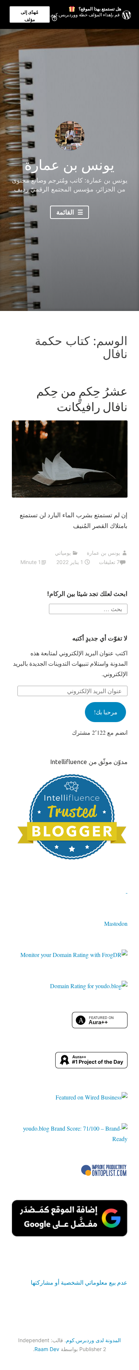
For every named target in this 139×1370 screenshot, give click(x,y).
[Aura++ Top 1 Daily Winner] (91, 1066)
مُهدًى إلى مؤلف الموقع (29, 16)
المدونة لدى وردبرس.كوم (93, 1340)
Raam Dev (46, 1349)
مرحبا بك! (106, 712)
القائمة (66, 212)
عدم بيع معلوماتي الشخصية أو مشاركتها (79, 1282)
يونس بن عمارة (69, 165)
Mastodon (116, 923)
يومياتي (63, 553)
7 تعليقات (109, 562)
